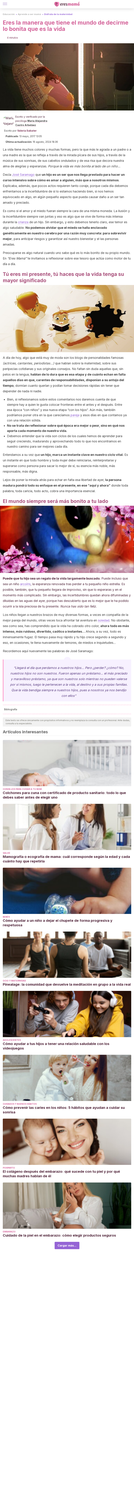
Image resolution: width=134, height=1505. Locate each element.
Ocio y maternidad (14, 980)
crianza (23, 222)
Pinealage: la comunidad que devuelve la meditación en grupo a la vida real (67, 984)
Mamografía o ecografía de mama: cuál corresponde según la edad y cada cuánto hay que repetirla (66, 859)
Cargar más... (67, 1245)
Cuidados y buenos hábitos (20, 1104)
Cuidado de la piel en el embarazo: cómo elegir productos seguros (60, 1235)
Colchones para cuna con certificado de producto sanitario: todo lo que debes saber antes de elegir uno (64, 795)
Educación (9, 14)
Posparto (9, 1167)
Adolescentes (12, 1040)
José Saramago (23, 174)
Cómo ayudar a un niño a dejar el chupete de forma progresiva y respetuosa (57, 922)
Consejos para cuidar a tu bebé (22, 789)
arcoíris (25, 584)
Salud (6, 853)
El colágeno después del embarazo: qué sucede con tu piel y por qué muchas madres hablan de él (61, 1173)
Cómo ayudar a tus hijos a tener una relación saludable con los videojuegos (56, 1046)
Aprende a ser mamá (29, 14)
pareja (74, 415)
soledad (103, 620)
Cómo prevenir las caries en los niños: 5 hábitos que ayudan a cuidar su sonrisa (64, 1110)
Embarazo (9, 1231)
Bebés (6, 916)
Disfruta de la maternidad (58, 14)
